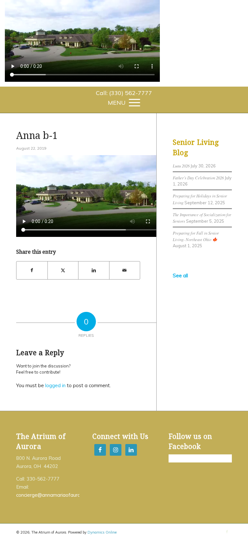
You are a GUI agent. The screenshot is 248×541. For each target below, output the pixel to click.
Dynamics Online (102, 532)
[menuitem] (124, 93)
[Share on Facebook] (31, 270)
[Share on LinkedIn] (93, 270)
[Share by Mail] (124, 270)
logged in (55, 385)
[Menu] (124, 102)
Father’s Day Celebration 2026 (198, 177)
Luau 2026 (181, 165)
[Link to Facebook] (227, 531)
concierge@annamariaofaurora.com (55, 495)
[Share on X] (63, 270)
